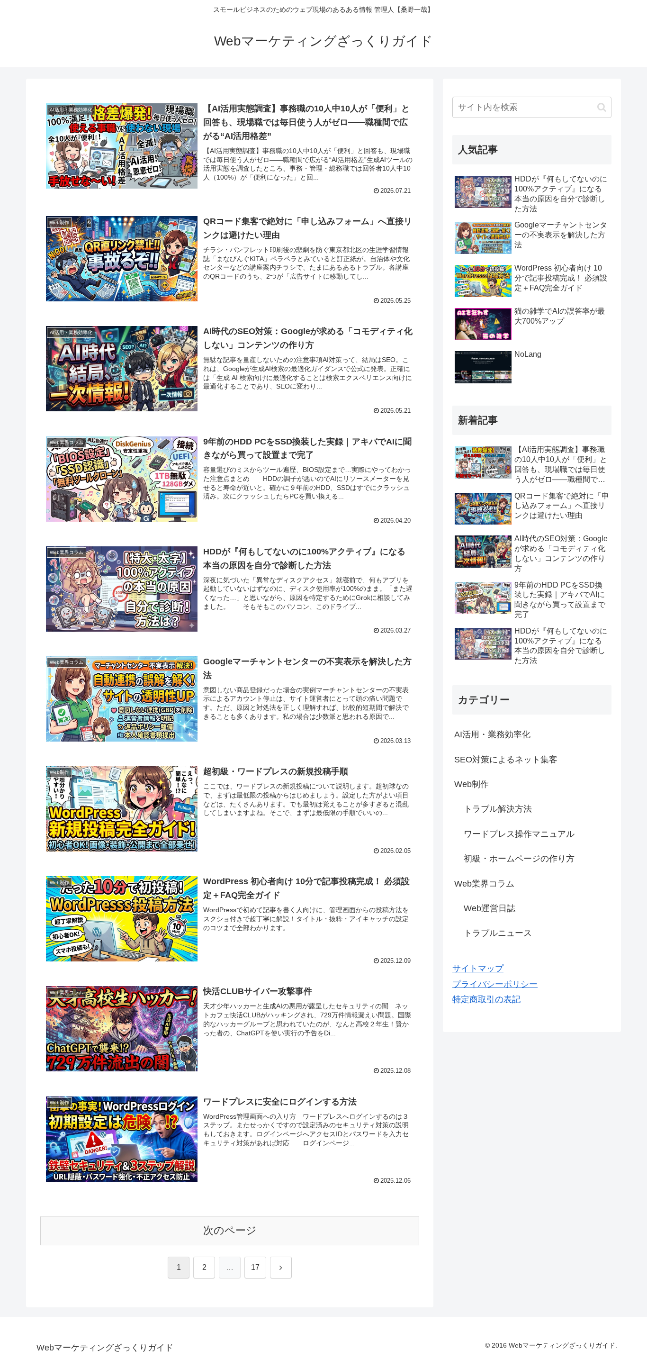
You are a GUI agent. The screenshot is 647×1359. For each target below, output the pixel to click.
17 (255, 1267)
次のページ (230, 1230)
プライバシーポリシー (495, 984)
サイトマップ (477, 968)
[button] (601, 107)
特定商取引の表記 (486, 999)
